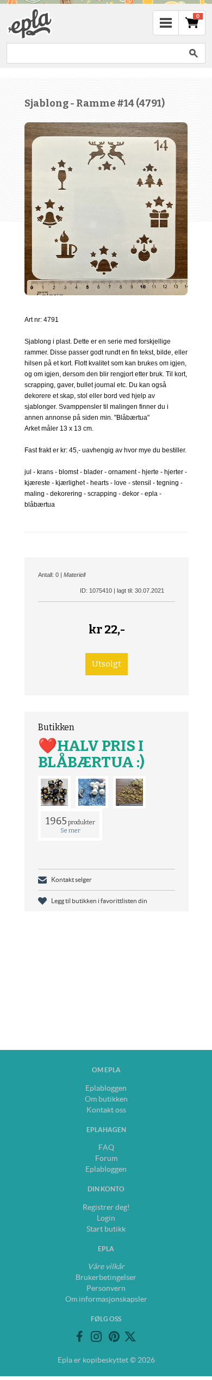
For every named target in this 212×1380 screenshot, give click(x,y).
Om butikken (106, 1099)
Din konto (106, 1188)
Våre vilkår (106, 1266)
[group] (106, 208)
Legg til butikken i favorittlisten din (99, 900)
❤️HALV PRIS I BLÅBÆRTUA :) (91, 754)
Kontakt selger (71, 879)
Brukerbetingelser (106, 1277)
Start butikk (106, 1228)
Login (106, 1218)
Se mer (70, 830)
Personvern (106, 1288)
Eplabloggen (106, 1088)
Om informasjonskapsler (106, 1299)
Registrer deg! (106, 1207)
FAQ (106, 1147)
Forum (106, 1158)
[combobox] (94, 53)
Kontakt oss (106, 1109)
